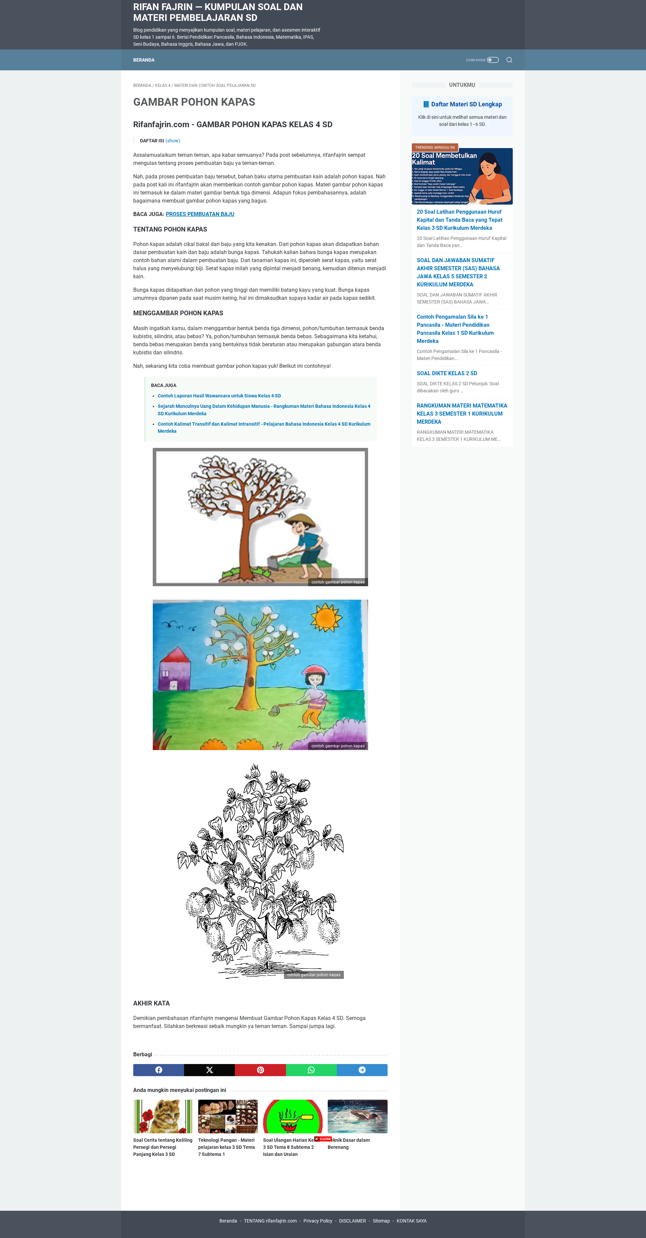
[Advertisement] (323, 1191)
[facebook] (158, 1070)
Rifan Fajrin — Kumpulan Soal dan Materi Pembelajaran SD (218, 12)
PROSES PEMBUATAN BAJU (200, 214)
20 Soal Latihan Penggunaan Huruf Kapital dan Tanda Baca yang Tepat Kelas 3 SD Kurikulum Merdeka (459, 220)
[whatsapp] (311, 1070)
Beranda (143, 60)
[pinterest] (260, 1070)
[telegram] (362, 1070)
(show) (173, 140)
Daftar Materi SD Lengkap (466, 104)
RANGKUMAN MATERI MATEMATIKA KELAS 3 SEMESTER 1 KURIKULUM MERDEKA (462, 413)
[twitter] (209, 1070)
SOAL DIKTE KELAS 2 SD (447, 373)
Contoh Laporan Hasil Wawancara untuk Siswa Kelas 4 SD (219, 396)
